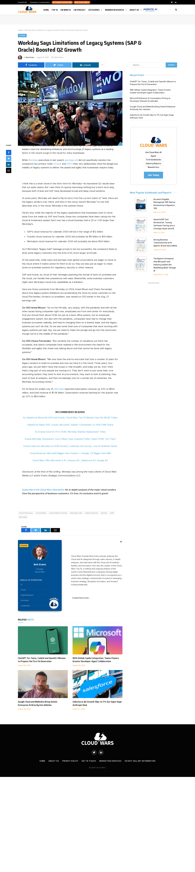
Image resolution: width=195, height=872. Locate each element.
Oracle (58, 163)
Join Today (153, 175)
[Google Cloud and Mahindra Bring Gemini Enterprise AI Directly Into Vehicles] (43, 684)
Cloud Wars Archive (58, 513)
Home (46, 9)
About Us (134, 9)
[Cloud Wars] (27, 10)
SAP (68, 163)
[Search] (176, 10)
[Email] (8, 170)
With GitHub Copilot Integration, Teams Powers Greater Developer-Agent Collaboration (96, 660)
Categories (93, 9)
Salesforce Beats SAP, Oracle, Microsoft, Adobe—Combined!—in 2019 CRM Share (70, 424)
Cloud (22, 35)
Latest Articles (91, 513)
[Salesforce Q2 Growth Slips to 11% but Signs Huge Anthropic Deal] (97, 684)
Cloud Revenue (26, 513)
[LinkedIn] (8, 164)
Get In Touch (89, 761)
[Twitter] (8, 158)
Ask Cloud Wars (82, 2)
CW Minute (65, 9)
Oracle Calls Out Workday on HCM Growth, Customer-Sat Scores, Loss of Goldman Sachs (70, 446)
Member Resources (114, 9)
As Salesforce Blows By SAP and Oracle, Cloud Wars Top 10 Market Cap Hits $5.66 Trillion (70, 417)
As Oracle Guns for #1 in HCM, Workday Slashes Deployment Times (70, 431)
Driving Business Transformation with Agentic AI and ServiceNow (165, 242)
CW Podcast (80, 9)
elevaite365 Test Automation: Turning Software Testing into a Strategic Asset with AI (164, 224)
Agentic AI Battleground (150, 8)
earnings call (71, 160)
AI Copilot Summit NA (62, 2)
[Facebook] (8, 152)
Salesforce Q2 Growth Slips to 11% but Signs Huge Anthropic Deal (97, 703)
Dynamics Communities (40, 2)
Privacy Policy (70, 761)
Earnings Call (76, 513)
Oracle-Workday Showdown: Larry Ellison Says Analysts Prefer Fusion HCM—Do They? (70, 439)
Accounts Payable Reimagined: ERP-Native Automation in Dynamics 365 (164, 204)
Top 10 (54, 9)
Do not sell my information (140, 761)
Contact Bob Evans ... (80, 598)
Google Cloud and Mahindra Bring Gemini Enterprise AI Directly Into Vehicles (37, 703)
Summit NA (22, 2)
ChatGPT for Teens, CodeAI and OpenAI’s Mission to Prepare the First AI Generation (42, 660)
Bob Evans (30, 57)
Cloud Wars (41, 513)
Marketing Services (110, 761)
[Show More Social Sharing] (102, 65)
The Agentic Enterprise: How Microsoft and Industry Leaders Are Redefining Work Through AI (164, 264)
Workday (33, 160)
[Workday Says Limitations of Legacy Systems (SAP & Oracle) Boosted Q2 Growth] (70, 105)
